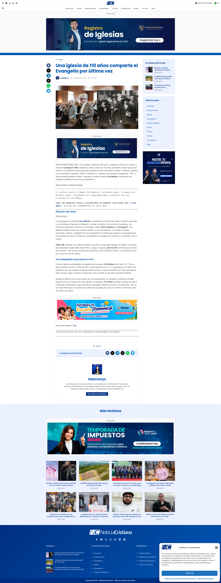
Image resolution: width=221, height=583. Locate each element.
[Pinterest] (120, 539)
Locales (115, 8)
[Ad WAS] (110, 50)
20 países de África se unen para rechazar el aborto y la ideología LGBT (163, 88)
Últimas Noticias (156, 63)
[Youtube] (6, 3)
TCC (75, 325)
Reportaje (69, 8)
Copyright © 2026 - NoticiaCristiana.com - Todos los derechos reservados (110, 580)
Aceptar (189, 573)
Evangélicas (125, 8)
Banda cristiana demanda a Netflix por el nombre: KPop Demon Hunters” (163, 71)
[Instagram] (13, 3)
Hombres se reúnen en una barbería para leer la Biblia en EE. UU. (61, 516)
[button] (216, 547)
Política (145, 8)
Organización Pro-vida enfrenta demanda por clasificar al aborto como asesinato (94, 516)
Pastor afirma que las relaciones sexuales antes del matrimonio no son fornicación (127, 516)
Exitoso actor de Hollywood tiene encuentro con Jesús (160, 515)
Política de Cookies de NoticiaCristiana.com (180, 578)
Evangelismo (104, 8)
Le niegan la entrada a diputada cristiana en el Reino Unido (160, 484)
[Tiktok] (17, 3)
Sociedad (150, 106)
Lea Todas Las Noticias (97, 394)
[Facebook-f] (3, 3)
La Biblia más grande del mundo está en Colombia (163, 78)
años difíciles (84, 221)
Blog (153, 8)
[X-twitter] (10, 3)
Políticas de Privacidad (205, 578)
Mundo (136, 8)
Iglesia (79, 8)
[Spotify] (124, 539)
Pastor (149, 127)
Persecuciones (90, 8)
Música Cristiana (153, 123)
